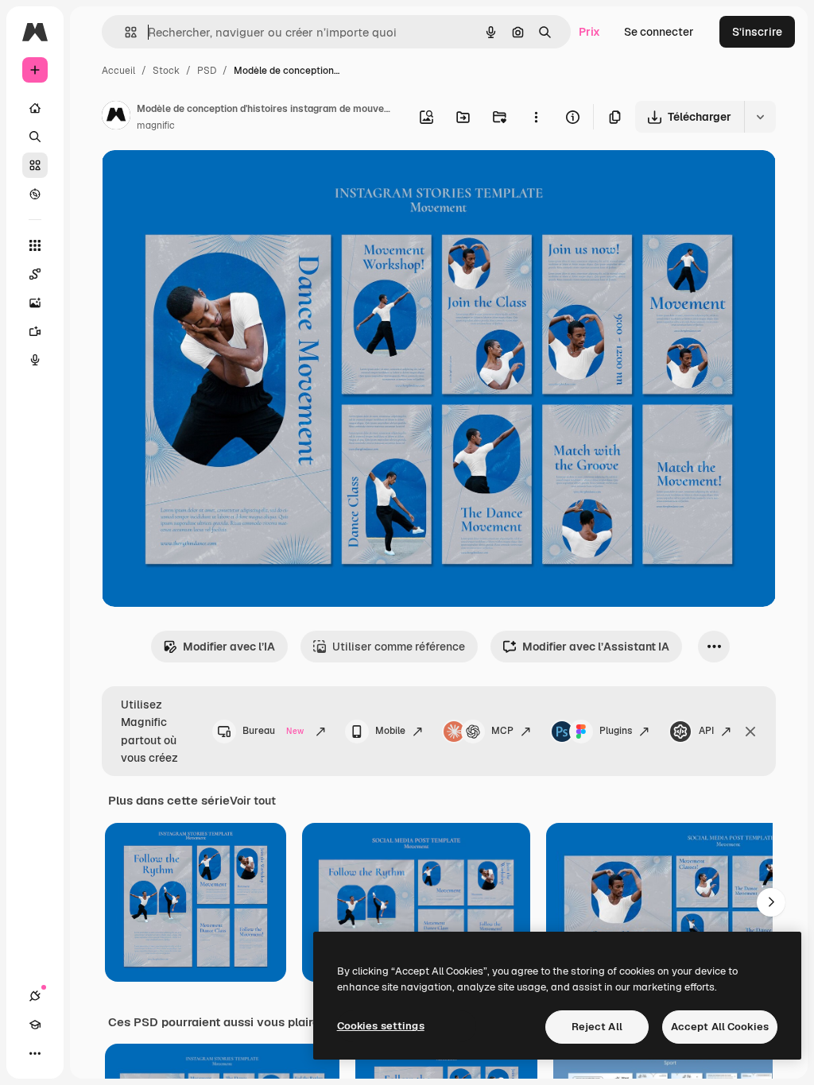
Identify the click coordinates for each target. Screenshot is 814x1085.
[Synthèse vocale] (35, 360)
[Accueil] (35, 108)
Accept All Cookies (720, 1026)
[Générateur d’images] (35, 302)
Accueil (118, 70)
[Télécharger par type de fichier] (760, 117)
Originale (206, 180)
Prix (589, 32)
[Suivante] (771, 902)
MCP (502, 730)
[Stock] (35, 165)
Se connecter (659, 32)
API (706, 730)
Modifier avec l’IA (229, 646)
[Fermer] (750, 731)
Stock (166, 70)
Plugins (615, 730)
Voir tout (253, 800)
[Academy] (35, 1024)
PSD (206, 70)
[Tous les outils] (35, 245)
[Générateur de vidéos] (35, 331)
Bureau (273, 730)
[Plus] (35, 1053)
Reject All (597, 1026)
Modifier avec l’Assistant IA (595, 646)
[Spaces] (35, 274)
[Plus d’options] (536, 117)
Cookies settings (380, 1026)
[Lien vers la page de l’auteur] (116, 117)
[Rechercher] (35, 136)
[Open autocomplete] (124, 32)
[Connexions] (35, 996)
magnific (156, 125)
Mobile (390, 730)
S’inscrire (757, 32)
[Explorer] (35, 194)
